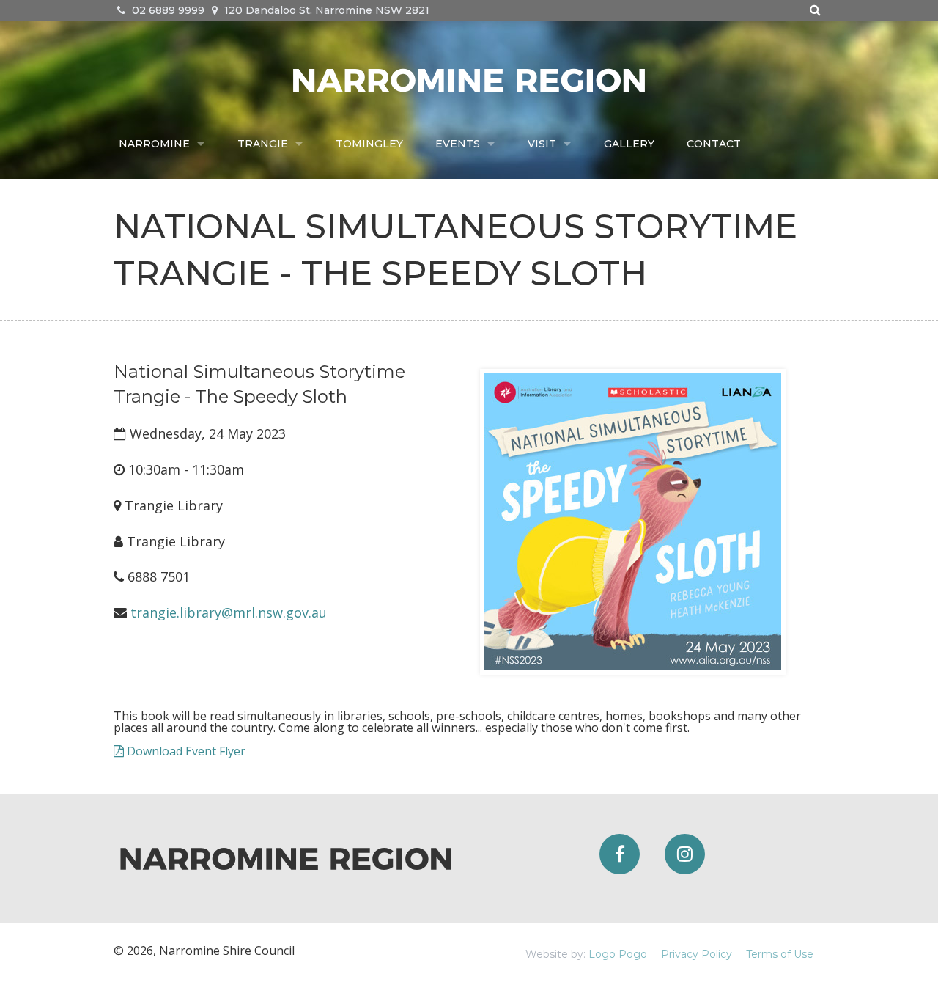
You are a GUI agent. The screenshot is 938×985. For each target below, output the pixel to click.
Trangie (262, 143)
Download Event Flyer (184, 751)
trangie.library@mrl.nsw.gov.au (228, 612)
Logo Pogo (617, 954)
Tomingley (369, 143)
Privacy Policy (696, 954)
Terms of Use (779, 954)
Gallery (629, 143)
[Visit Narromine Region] (469, 78)
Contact (714, 143)
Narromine (154, 143)
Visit (542, 143)
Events (457, 143)
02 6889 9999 (166, 10)
